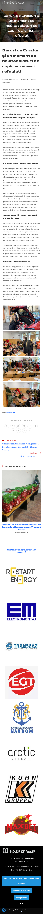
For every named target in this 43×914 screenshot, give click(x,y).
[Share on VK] (35, 426)
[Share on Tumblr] (18, 430)
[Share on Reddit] (13, 430)
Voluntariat (6, 82)
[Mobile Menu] (40, 3)
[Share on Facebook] (12, 426)
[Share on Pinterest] (18, 426)
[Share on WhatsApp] (30, 430)
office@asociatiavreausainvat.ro (21, 858)
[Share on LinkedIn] (24, 426)
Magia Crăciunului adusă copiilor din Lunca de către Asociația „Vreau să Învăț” (21, 527)
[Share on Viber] (29, 426)
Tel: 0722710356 (21, 861)
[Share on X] (7, 426)
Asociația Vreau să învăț (10, 79)
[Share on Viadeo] (24, 430)
